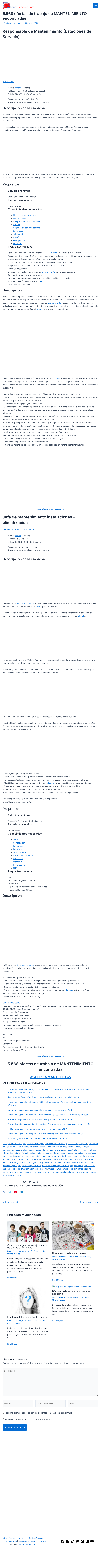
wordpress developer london (63, 1172)
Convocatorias (40, 1251)
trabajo (40, 281)
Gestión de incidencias (23, 855)
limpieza (69, 990)
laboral (39, 606)
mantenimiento (48, 272)
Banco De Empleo (14, 1251)
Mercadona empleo (35, 1143)
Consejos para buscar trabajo (69, 1253)
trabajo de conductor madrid (50, 1162)
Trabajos (6, 1143)
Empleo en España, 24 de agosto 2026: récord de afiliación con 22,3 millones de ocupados (48, 1115)
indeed (68, 1156)
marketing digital (79, 1156)
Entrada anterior (11, 1202)
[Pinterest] (15, 1192)
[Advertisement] (50, 60)
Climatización (19, 843)
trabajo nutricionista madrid (54, 1159)
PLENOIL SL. (8, 81)
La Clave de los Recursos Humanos (18, 529)
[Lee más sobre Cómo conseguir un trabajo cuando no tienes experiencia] (28, 1231)
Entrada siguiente (89, 1202)
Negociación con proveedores (26, 228)
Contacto (43, 1541)
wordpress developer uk (21, 1172)
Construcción (27, 1251)
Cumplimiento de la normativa (26, 221)
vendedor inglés (18, 1143)
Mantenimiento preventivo (25, 215)
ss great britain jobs (78, 1166)
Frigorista (17, 849)
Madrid (18, 88)
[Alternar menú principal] (95, 5)
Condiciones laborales (12, 1003)
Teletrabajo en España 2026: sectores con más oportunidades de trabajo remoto (44, 1097)
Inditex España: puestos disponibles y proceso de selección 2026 (37, 1129)
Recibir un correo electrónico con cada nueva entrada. (29, 1419)
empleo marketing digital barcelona (18, 1156)
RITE (15, 868)
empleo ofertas (27, 1150)
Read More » (13, 1278)
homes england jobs (12, 1166)
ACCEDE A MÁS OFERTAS (50, 1077)
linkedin (60, 1156)
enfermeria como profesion (84, 1153)
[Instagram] (67, 1541)
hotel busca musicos (77, 1159)
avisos (16, 839)
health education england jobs (55, 1166)
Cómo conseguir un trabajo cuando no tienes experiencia (27, 1246)
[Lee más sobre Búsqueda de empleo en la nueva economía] (72, 1286)
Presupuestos (19, 240)
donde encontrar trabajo (56, 1143)
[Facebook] (4, 1192)
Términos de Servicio (27, 1541)
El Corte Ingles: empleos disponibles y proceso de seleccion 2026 (37, 1138)
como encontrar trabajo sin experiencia (65, 1147)
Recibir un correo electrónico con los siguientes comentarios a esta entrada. (38, 1413)
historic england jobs (31, 1166)
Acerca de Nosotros (18, 1538)
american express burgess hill (34, 1169)
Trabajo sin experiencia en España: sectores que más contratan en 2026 (40, 1119)
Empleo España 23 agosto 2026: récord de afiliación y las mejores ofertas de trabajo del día (49, 1124)
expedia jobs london (12, 1175)
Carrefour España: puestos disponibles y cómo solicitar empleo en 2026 (40, 1110)
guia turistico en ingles (27, 1162)
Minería (10, 1254)
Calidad (16, 224)
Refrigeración (19, 865)
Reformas (17, 243)
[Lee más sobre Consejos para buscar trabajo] (73, 1235)
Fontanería (18, 846)
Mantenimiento (20, 218)
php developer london (86, 1172)
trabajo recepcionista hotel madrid (79, 1162)
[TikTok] (72, 1541)
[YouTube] (92, 1541)
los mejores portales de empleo (33, 1147)
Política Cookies (36, 1538)
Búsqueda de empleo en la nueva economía (71, 1292)
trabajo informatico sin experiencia (29, 1153)
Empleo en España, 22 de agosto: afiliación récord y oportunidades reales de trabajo (45, 1134)
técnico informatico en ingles (58, 1153)
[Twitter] (9, 1192)
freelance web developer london (62, 1169)
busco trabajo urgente (77, 1143)
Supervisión (18, 231)
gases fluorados (20, 852)
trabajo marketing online (45, 1156)
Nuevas (17, 1254)
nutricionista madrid (32, 1159)
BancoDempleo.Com (28, 1544)
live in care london (41, 1172)
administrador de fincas (75, 1150)
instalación (18, 858)
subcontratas (19, 234)
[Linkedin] (21, 1192)
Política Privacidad (9, 1541)
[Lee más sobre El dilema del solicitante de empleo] (28, 1299)
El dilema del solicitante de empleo (27, 1316)
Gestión (16, 237)
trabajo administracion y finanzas (49, 1150)
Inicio (5, 1538)
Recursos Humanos (25, 603)
